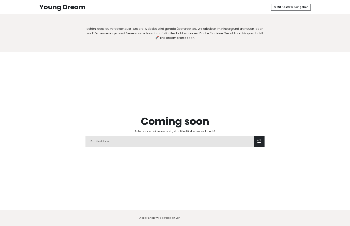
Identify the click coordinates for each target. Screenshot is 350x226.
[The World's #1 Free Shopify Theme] (204, 218)
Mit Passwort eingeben (290, 7)
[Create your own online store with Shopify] (188, 218)
